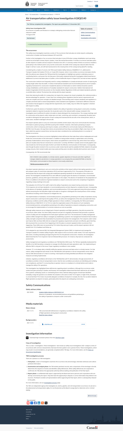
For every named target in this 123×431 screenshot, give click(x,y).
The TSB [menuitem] (29, 10)
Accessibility (28, 412)
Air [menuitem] (38, 10)
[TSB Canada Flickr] (31, 403)
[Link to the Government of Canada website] (92, 427)
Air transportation (34, 14)
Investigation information (88, 38)
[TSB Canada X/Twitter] (46, 403)
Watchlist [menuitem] (73, 10)
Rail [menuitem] (64, 10)
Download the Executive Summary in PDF (40, 44)
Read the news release (45, 315)
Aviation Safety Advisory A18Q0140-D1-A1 (51, 292)
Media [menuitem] (83, 10)
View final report (31, 38)
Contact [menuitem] (93, 10)
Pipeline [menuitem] (56, 10)
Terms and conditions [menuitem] (38, 428)
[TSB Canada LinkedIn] (39, 403)
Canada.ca (89, 1)
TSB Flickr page (59, 337)
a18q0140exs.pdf (48, 324)
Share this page (92, 395)
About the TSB (29, 409)
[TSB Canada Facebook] (35, 403)
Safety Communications (88, 32)
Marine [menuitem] (46, 10)
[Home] (36, 3)
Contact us (28, 416)
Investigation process (50, 383)
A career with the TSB (30, 414)
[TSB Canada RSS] (42, 403)
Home (26, 14)
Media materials (85, 35)
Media (27, 418)
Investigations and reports (46, 14)
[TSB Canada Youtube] (28, 403)
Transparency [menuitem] (29, 428)
